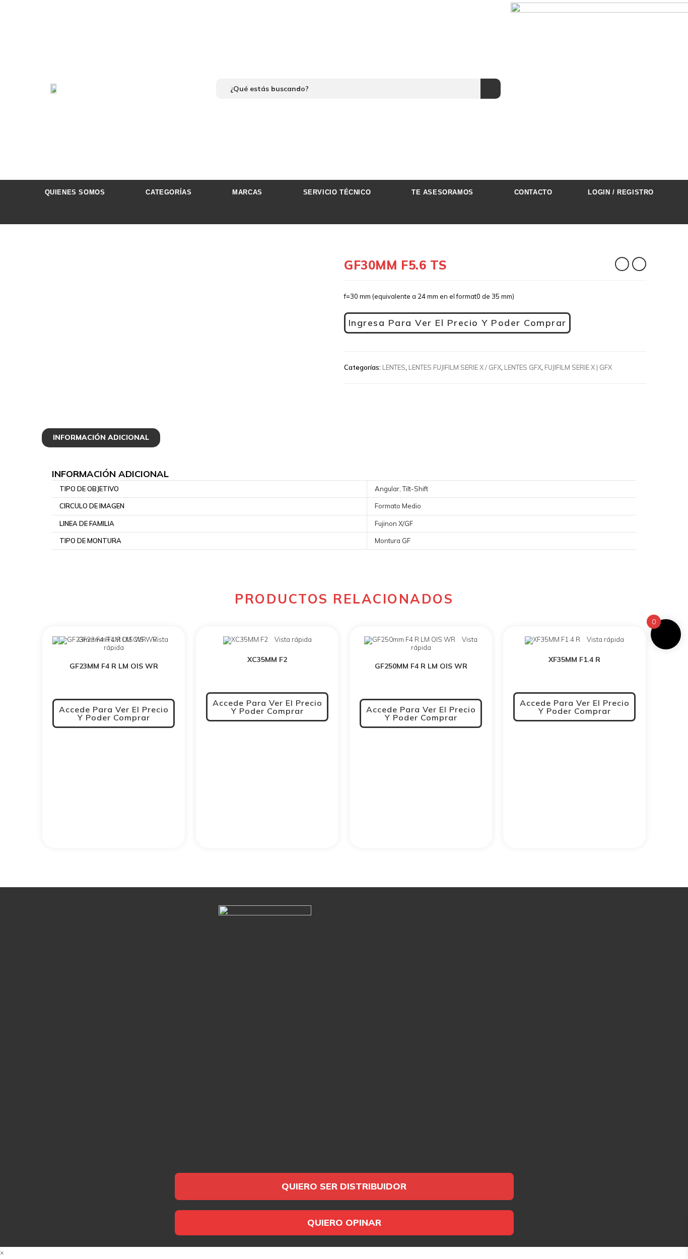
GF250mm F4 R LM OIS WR (421, 666)
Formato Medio (398, 506)
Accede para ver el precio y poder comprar (114, 713)
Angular (387, 489)
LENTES (393, 367)
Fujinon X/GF (394, 523)
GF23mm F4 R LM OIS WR (114, 666)
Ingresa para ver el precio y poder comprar (458, 322)
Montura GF (392, 541)
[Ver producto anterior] (622, 264)
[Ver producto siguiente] (639, 264)
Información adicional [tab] (101, 437)
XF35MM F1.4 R (574, 659)
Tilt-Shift (415, 489)
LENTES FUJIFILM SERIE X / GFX (454, 367)
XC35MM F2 (267, 659)
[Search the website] (358, 88)
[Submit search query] (490, 89)
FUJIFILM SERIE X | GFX (578, 367)
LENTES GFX (522, 367)
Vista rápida (292, 639)
